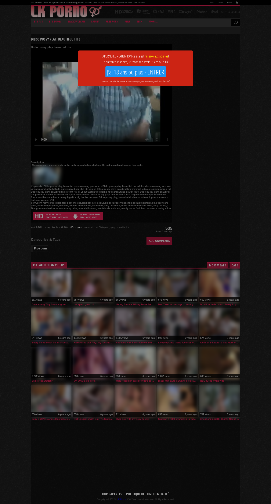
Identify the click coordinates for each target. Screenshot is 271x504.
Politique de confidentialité (159, 81)
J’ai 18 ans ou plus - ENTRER (135, 72)
